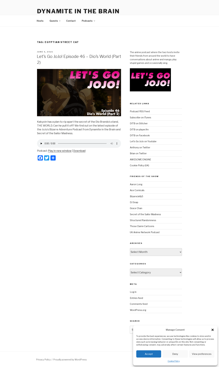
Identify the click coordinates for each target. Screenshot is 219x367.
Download (79, 150)
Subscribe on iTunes (140, 117)
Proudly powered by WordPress (70, 359)
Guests (54, 20)
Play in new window (60, 150)
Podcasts (87, 20)
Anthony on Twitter (140, 147)
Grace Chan (136, 208)
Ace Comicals (137, 190)
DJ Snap (134, 202)
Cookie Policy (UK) (139, 165)
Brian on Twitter (138, 153)
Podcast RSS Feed (140, 111)
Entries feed (136, 298)
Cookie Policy (174, 361)
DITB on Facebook (140, 135)
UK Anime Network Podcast (145, 232)
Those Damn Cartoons (142, 226)
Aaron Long (136, 184)
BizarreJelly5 (136, 196)
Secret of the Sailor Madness (145, 214)
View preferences (201, 354)
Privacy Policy (43, 359)
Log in (133, 292)
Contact (71, 20)
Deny (175, 354)
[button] (212, 329)
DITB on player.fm (139, 129)
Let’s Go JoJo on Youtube (143, 141)
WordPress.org (138, 310)
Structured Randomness (143, 220)
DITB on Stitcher (139, 123)
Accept (149, 354)
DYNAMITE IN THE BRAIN (78, 11)
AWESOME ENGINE (140, 159)
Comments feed (138, 304)
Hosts (40, 20)
